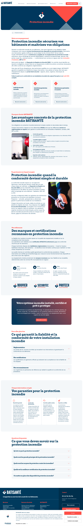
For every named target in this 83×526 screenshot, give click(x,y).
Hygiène (5, 509)
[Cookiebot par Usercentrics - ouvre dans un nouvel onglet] (8, 524)
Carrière (61, 3)
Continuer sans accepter (73, 520)
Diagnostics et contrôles (9, 508)
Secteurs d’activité (31, 3)
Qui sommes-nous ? (43, 3)
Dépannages (6, 506)
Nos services (21, 3)
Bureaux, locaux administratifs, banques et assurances (28, 506)
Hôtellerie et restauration (28, 509)
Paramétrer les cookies (21, 523)
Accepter (73, 513)
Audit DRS (66, 76)
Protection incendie (8, 505)
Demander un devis (72, 3)
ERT (24, 60)
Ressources (53, 3)
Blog (41, 508)
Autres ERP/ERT (25, 507)
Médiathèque (43, 506)
